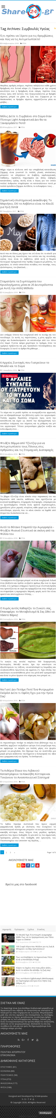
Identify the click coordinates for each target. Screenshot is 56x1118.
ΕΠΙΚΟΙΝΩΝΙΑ (8, 1055)
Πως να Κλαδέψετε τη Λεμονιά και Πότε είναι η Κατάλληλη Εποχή (34, 958)
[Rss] (19, 865)
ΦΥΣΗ (3, 1087)
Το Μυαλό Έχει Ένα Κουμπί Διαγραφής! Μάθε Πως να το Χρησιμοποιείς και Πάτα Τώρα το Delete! (34, 937)
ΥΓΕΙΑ (24, 43)
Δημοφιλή (6, 929)
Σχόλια (30, 929)
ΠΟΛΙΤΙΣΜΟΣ (7, 1075)
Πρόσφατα (19, 929)
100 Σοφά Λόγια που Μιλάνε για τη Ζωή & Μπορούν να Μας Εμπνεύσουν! (35, 947)
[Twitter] (33, 865)
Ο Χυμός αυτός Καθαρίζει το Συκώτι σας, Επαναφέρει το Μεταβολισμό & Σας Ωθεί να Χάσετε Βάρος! (27, 611)
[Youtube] (37, 865)
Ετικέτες (41, 929)
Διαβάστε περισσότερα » (9, 107)
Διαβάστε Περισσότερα (28, 1116)
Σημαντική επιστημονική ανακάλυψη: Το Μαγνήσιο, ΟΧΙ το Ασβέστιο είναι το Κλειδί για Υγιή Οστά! (27, 203)
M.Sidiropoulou (41, 1096)
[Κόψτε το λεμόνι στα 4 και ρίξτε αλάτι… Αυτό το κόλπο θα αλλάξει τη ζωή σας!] (8, 971)
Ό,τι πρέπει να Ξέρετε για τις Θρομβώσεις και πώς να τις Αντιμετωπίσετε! (26, 37)
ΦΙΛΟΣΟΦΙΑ (6, 1083)
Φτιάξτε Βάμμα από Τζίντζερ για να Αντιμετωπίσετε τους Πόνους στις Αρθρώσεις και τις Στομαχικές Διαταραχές (26, 446)
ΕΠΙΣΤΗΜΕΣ (6, 1067)
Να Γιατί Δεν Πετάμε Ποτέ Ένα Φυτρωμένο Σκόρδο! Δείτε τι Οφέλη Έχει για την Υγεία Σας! (27, 693)
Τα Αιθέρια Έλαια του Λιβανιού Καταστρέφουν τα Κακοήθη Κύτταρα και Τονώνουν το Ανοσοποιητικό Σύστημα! (25, 774)
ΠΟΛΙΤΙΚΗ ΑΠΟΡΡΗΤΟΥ (13, 1052)
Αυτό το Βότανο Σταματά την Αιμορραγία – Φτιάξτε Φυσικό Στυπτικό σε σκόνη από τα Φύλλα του (27, 530)
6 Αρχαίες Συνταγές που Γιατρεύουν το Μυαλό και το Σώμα (24, 364)
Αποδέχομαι (45, 1113)
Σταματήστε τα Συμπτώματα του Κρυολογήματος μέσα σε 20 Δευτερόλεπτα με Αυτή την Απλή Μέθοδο (26, 285)
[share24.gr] (28, 11)
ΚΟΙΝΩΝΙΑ (5, 1071)
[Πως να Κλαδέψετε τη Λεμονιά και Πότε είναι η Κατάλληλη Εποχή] (8, 960)
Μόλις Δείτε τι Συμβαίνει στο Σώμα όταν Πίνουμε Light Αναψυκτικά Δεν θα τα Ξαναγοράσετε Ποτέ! (26, 119)
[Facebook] (28, 865)
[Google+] (23, 865)
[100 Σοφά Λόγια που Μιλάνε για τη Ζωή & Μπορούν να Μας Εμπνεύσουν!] (8, 949)
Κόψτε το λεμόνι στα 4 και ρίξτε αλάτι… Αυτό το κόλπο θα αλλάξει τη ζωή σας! (34, 968)
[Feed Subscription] (55, 28)
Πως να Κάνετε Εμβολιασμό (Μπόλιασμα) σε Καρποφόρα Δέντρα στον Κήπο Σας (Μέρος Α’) (34, 980)
